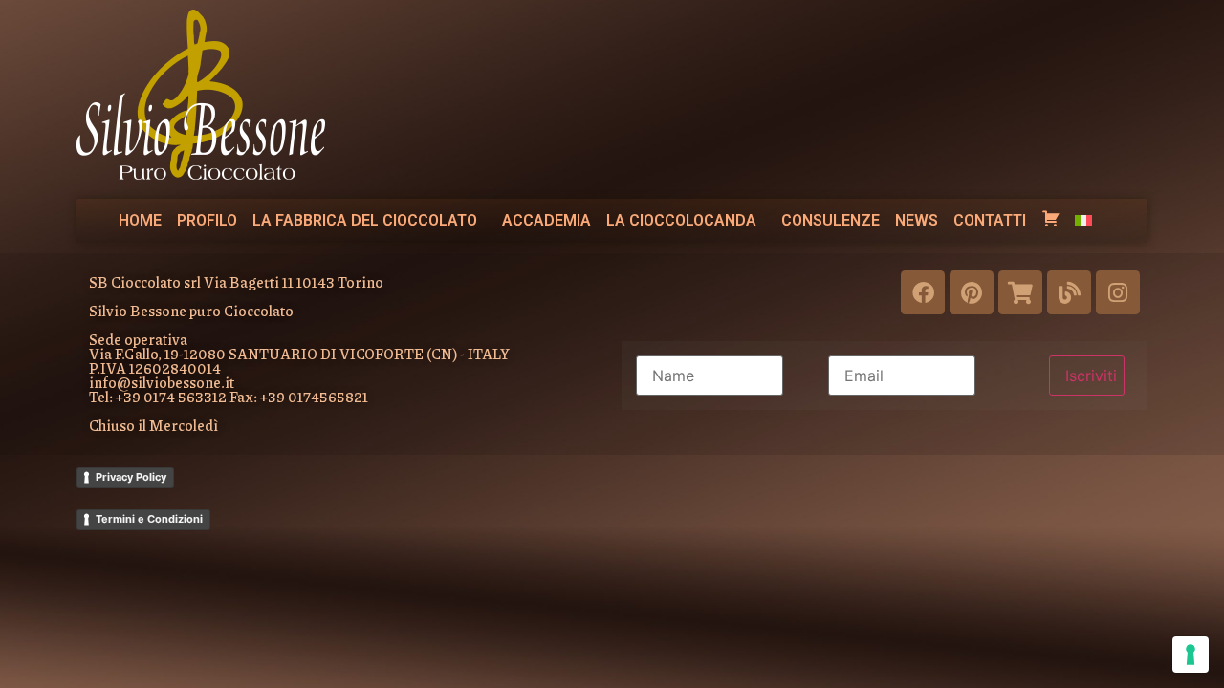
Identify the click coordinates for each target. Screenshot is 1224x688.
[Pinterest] (972, 292)
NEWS (916, 220)
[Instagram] (1118, 292)
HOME (140, 220)
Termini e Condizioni (149, 519)
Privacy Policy (131, 477)
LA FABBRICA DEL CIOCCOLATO (364, 220)
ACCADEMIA (546, 220)
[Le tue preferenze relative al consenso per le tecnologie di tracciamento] (1190, 654)
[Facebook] (923, 292)
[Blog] (1069, 292)
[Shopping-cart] (1020, 292)
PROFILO (207, 220)
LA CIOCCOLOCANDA (681, 220)
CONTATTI (989, 220)
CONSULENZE (830, 220)
